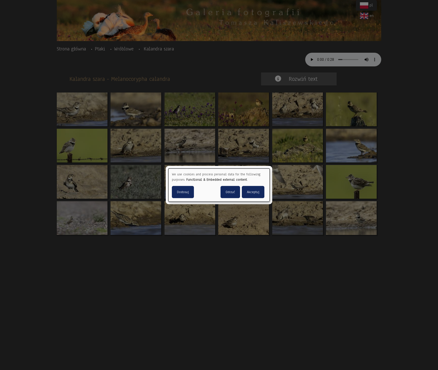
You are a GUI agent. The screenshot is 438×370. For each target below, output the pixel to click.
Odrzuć (230, 192)
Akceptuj (253, 192)
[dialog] (219, 185)
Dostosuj (183, 192)
